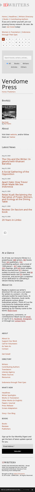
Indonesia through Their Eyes (14, 382)
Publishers (12, 92)
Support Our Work (9, 341)
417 (20, 270)
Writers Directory (26, 16)
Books (6, 19)
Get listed (11, 27)
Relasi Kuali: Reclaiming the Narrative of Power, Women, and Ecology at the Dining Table (17, 198)
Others (23, 67)
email (28, 317)
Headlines (13, 16)
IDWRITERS (17, 4)
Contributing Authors (19, 19)
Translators (6, 369)
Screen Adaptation (9, 408)
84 (32, 272)
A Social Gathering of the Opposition (15, 173)
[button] (17, 489)
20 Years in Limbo (11, 219)
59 (21, 274)
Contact (5, 349)
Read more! (12, 310)
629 (18, 268)
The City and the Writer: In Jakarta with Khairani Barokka (16, 161)
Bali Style (5, 122)
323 (7, 262)
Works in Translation (10, 398)
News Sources (8, 374)
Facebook (18, 319)
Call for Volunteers (9, 343)
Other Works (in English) (12, 400)
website (13, 134)
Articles (14, 67)
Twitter (12, 137)
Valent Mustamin (19, 474)
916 (20, 262)
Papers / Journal (8, 403)
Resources (6, 377)
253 (3, 268)
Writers (25, 63)
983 (24, 260)
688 (14, 260)
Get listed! (6, 354)
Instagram (27, 319)
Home (4, 16)
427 (15, 266)
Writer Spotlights (9, 395)
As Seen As (6, 346)
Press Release (7, 405)
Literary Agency (8, 372)
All (3, 39)
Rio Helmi (7, 124)
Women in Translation (11, 32)
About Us (6, 338)
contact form (20, 321)
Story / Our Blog (8, 413)
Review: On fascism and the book (17, 210)
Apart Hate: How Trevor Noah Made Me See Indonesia (15, 184)
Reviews (5, 426)
